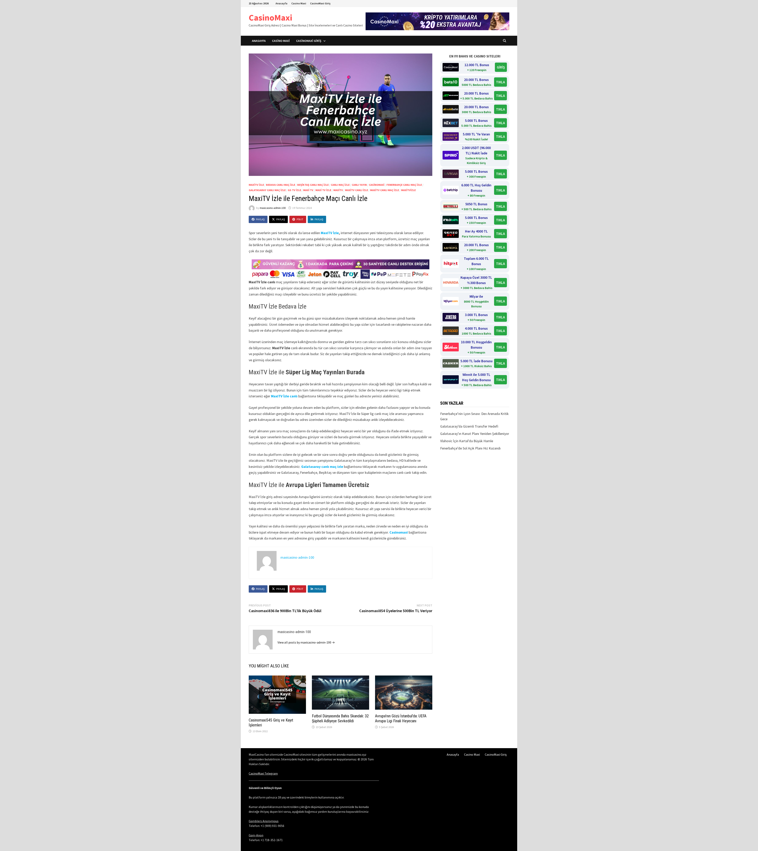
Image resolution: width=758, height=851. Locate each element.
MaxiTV (338, 190)
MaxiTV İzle (256, 185)
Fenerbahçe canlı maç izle (404, 185)
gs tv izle (294, 190)
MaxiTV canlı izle (356, 190)
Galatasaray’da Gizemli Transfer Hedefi (469, 426)
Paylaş (260, 219)
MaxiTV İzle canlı (284, 396)
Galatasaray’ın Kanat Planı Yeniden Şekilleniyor (474, 433)
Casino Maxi (298, 3)
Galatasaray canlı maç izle (267, 190)
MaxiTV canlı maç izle (384, 190)
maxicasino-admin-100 (273, 208)
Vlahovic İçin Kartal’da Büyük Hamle (466, 441)
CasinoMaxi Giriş (320, 3)
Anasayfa (281, 3)
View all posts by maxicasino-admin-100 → (306, 642)
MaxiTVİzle (408, 190)
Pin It (300, 219)
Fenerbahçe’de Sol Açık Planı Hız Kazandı (470, 448)
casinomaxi (376, 185)
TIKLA (500, 82)
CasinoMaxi (270, 17)
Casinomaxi (398, 532)
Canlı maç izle (340, 185)
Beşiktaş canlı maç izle (313, 185)
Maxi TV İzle (323, 190)
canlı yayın (359, 185)
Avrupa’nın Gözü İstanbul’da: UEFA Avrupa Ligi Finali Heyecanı (400, 718)
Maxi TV (308, 190)
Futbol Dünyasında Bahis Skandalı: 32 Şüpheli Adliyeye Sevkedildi (340, 718)
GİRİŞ (501, 67)
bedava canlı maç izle (280, 185)
